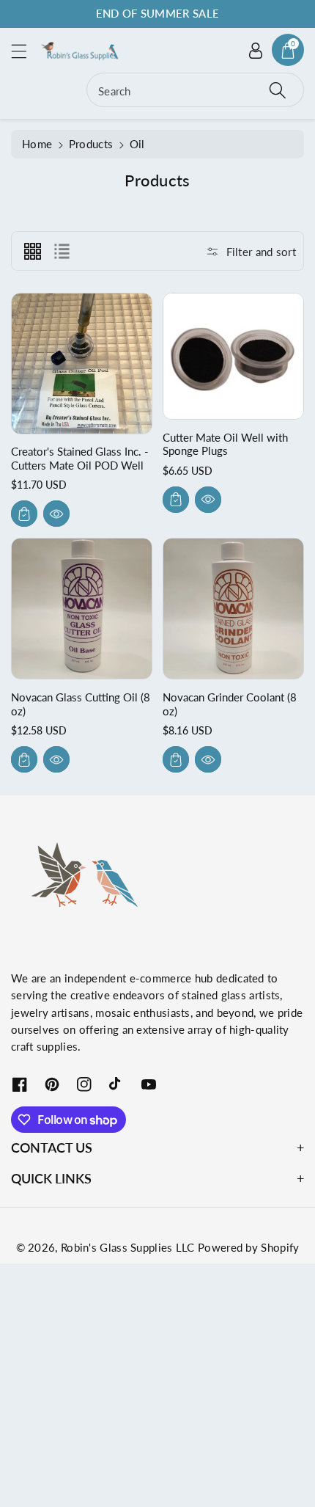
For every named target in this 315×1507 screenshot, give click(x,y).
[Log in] (256, 50)
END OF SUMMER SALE (157, 13)
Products (91, 143)
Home (37, 143)
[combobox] (195, 89)
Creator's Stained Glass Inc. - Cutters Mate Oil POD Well (80, 458)
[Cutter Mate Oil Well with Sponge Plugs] (233, 356)
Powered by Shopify (248, 1247)
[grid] (32, 251)
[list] (61, 251)
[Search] (277, 89)
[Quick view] (56, 513)
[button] (25, 51)
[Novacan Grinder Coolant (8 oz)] (233, 609)
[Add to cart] (24, 513)
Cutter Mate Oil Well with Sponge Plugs (225, 444)
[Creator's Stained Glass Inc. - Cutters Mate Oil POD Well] (82, 363)
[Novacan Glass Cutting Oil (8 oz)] (82, 609)
